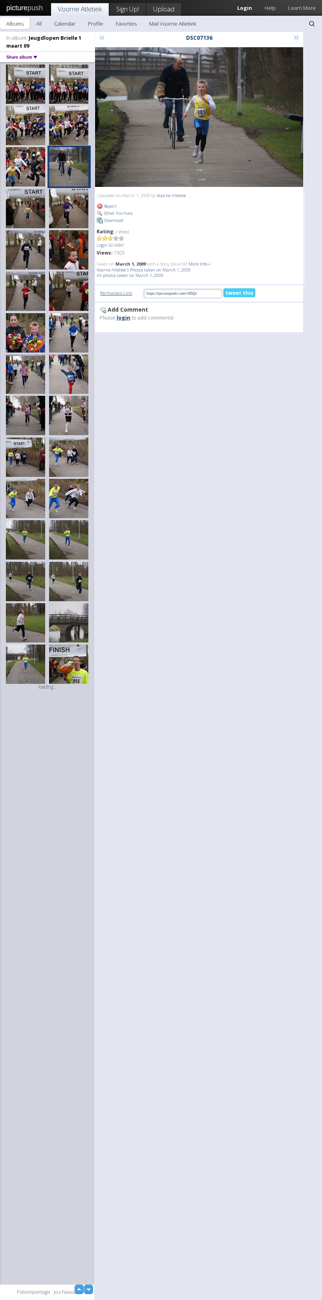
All (39, 23)
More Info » (199, 264)
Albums (15, 23)
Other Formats (118, 213)
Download (113, 220)
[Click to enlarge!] (199, 117)
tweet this (239, 292)
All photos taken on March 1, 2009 (130, 275)
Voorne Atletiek (80, 8)
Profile (95, 23)
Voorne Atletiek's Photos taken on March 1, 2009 (143, 270)
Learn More (302, 7)
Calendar (64, 23)
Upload (163, 8)
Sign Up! (127, 8)
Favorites (126, 23)
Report (110, 206)
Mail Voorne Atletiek (172, 23)
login (123, 317)
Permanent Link (116, 293)
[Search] (312, 23)
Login (102, 245)
